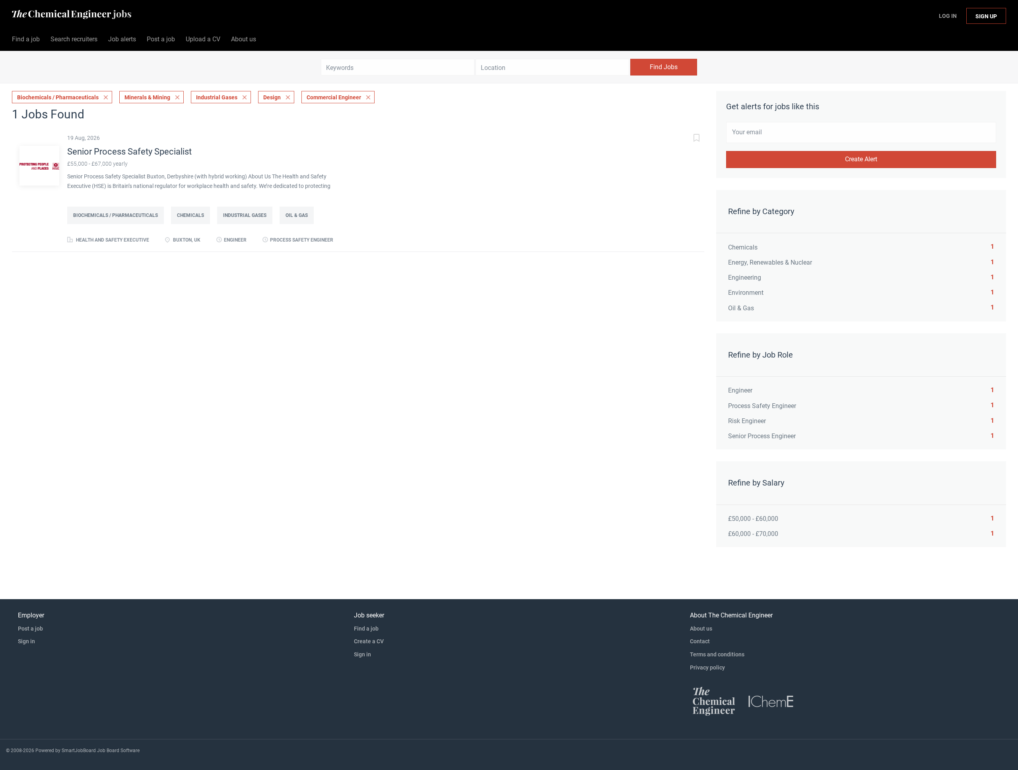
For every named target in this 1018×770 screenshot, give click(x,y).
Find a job (366, 628)
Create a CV (369, 641)
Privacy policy (707, 667)
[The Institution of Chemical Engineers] (771, 701)
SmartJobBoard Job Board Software (101, 750)
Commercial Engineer (334, 97)
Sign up (986, 16)
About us (701, 628)
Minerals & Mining (147, 97)
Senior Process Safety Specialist (129, 152)
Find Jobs (664, 67)
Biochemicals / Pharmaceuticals (58, 97)
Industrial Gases (216, 97)
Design (272, 97)
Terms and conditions (717, 654)
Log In (948, 16)
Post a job (30, 628)
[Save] (688, 139)
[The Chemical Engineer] (714, 701)
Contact (700, 641)
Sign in (26, 641)
